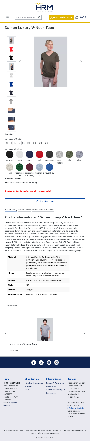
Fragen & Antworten (55, 383)
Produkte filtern (46, 201)
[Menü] (7, 17)
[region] (45, 85)
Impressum (51, 393)
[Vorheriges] (20, 61)
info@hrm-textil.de (76, 408)
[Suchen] (39, 17)
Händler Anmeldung (34, 383)
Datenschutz (51, 386)
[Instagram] (56, 362)
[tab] (11, 210)
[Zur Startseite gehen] (44, 7)
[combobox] (25, 17)
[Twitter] (41, 362)
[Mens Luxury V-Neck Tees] (45, 329)
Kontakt (28, 386)
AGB (27, 389)
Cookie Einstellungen (55, 389)
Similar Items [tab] (11, 306)
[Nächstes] (81, 61)
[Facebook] (33, 362)
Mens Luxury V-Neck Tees (23, 344)
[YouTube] (49, 362)
